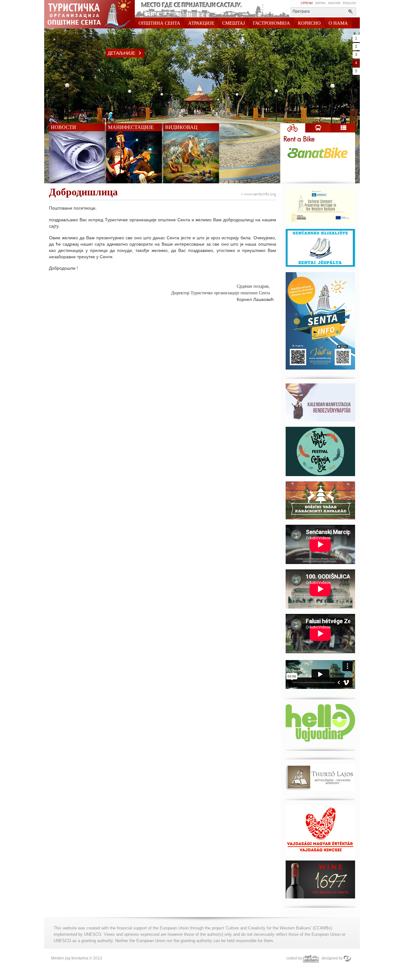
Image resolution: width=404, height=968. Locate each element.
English (349, 3)
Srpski (320, 3)
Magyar (334, 3)
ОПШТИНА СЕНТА (159, 23)
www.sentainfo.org (258, 194)
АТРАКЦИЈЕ (201, 23)
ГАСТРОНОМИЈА (271, 23)
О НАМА (338, 23)
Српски (306, 3)
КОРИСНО (309, 23)
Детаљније (121, 53)
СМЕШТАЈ (233, 23)
